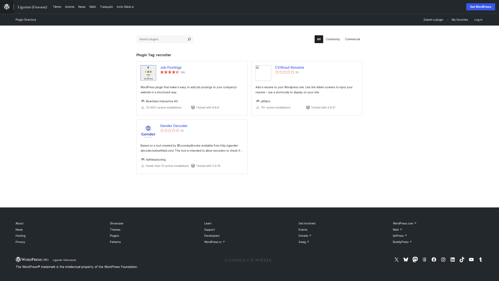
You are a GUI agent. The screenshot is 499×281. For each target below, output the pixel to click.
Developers (211, 235)
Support (209, 229)
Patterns (115, 242)
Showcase (116, 223)
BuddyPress (402, 242)
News (19, 229)
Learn (207, 223)
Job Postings (171, 67)
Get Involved (307, 223)
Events (303, 229)
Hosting (21, 235)
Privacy (20, 242)
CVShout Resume (289, 67)
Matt (397, 229)
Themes (115, 229)
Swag (304, 242)
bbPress (400, 235)
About (19, 223)
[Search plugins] (189, 39)
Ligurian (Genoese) (64, 259)
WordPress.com (405, 223)
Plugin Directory (26, 19)
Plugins (114, 235)
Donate (305, 235)
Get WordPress (480, 6)
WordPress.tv (214, 242)
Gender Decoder (174, 126)
